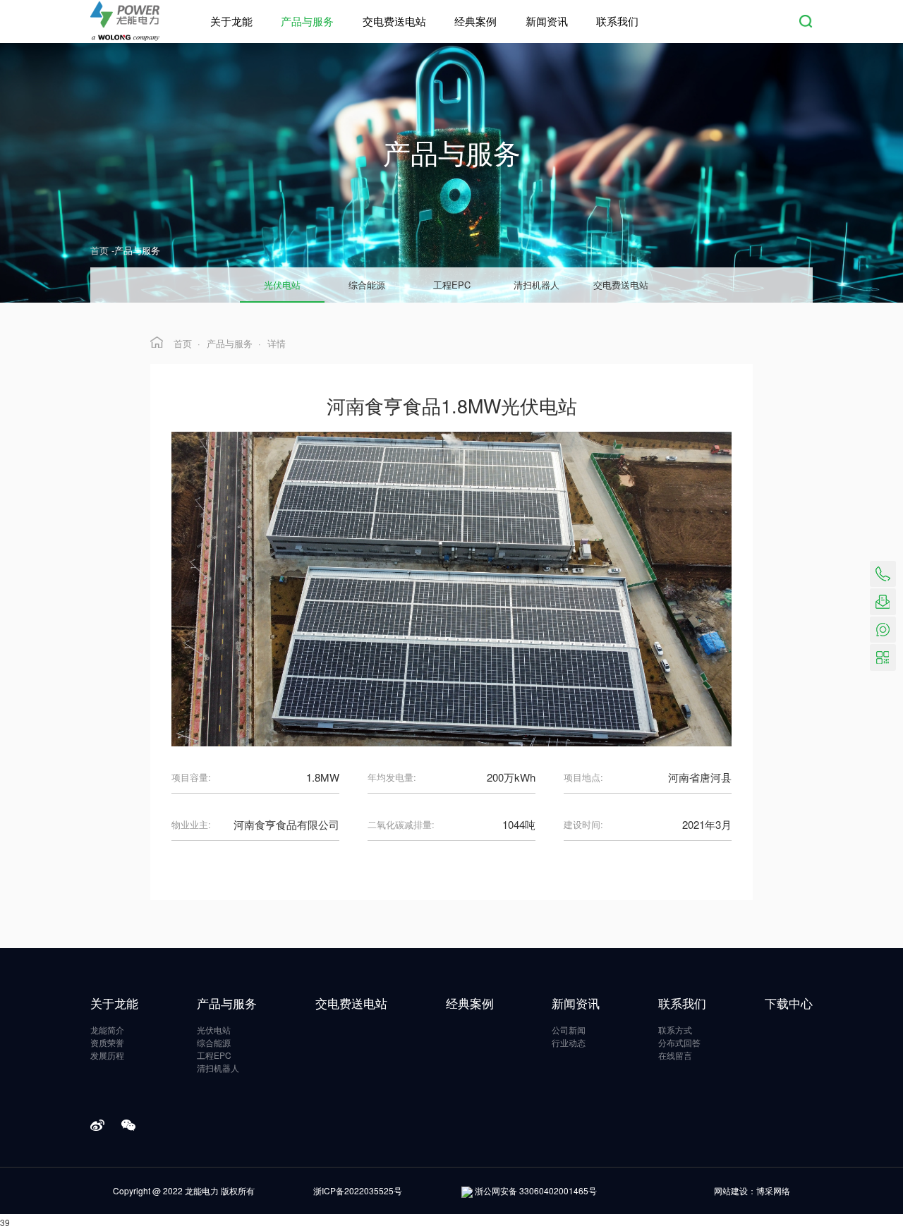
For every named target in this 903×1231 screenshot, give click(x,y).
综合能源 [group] (367, 284)
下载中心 (789, 1003)
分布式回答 (679, 1042)
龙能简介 (107, 1030)
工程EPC (214, 1055)
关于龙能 (231, 20)
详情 (276, 343)
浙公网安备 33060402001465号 (536, 1190)
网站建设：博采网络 (752, 1190)
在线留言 (675, 1055)
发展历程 (107, 1055)
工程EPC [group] (452, 284)
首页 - (102, 250)
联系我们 (617, 20)
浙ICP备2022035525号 (357, 1190)
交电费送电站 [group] (620, 284)
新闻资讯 (547, 20)
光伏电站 (214, 1030)
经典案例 (475, 20)
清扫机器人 (218, 1068)
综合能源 (214, 1042)
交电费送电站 (394, 20)
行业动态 (569, 1042)
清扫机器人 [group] (536, 284)
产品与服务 (307, 20)
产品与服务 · (234, 343)
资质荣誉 (107, 1042)
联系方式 (675, 1030)
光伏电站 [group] (282, 284)
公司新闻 (569, 1030)
